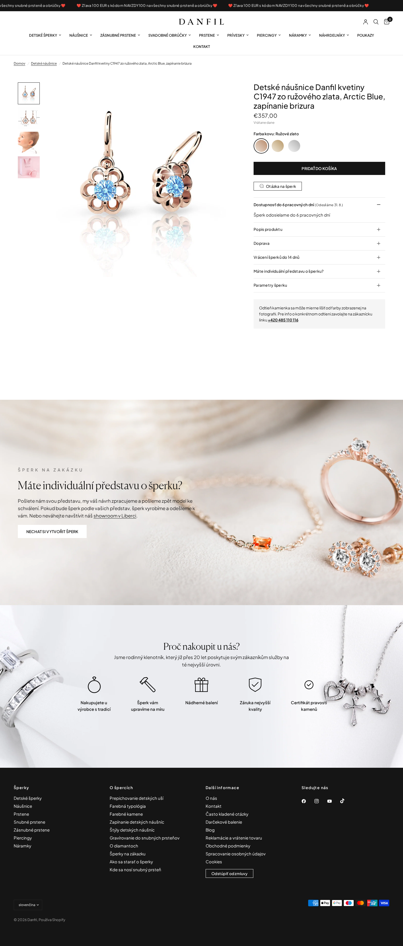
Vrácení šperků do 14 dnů (277, 257)
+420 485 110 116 (283, 319)
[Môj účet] (366, 22)
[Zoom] (225, 94)
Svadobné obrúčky (167, 35)
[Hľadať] (376, 22)
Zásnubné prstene (118, 35)
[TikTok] (346, 801)
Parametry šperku (270, 285)
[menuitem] (45, 35)
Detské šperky (43, 35)
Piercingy (267, 35)
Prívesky (236, 35)
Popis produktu (268, 229)
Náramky (298, 35)
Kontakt (201, 46)
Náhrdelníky (332, 35)
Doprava (261, 243)
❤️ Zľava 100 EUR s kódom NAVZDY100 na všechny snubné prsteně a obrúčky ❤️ (130, 5)
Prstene (207, 35)
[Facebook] (308, 801)
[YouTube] (333, 801)
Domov (19, 63)
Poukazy (365, 35)
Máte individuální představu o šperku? (288, 271)
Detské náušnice (44, 63)
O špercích (121, 787)
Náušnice (78, 35)
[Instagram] (320, 801)
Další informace (222, 787)
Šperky (21, 787)
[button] (52, 531)
